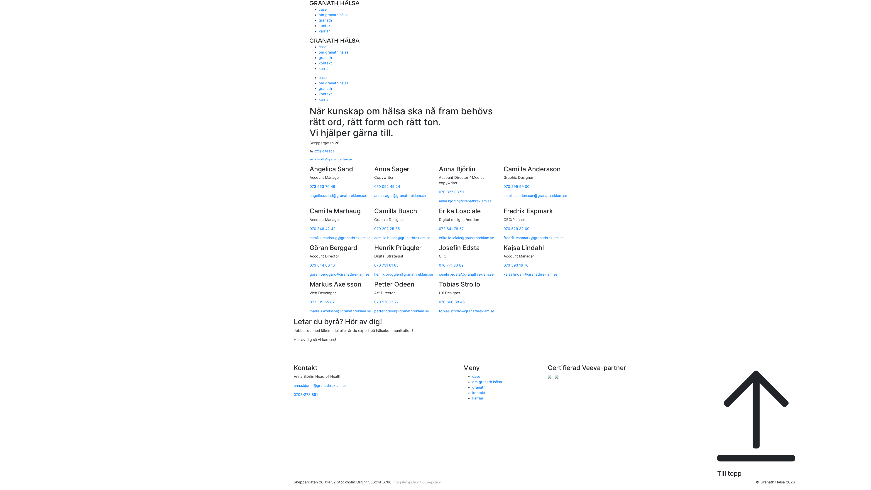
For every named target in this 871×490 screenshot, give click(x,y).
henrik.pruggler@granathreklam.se (403, 274)
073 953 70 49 (322, 186)
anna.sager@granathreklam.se (400, 195)
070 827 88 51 (451, 192)
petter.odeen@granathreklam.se (401, 311)
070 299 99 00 (516, 186)
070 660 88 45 (452, 302)
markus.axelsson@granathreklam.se (340, 311)
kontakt (325, 25)
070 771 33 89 (451, 265)
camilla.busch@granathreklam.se (402, 237)
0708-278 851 (324, 151)
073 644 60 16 (322, 265)
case (323, 9)
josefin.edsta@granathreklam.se (466, 274)
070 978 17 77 (386, 302)
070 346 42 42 (322, 228)
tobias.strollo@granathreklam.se (466, 311)
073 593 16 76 (516, 265)
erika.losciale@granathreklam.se (466, 237)
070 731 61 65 (386, 265)
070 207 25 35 (387, 228)
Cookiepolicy (430, 482)
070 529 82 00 (516, 228)
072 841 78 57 (451, 228)
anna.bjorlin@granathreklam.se (331, 159)
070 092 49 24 (387, 186)
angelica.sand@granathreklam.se (338, 195)
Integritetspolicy (406, 482)
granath (325, 20)
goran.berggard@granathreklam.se (339, 274)
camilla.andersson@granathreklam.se (535, 195)
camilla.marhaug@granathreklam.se (340, 237)
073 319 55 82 (322, 302)
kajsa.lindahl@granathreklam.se (530, 274)
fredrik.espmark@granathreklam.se (533, 237)
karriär (324, 31)
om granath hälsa (333, 14)
